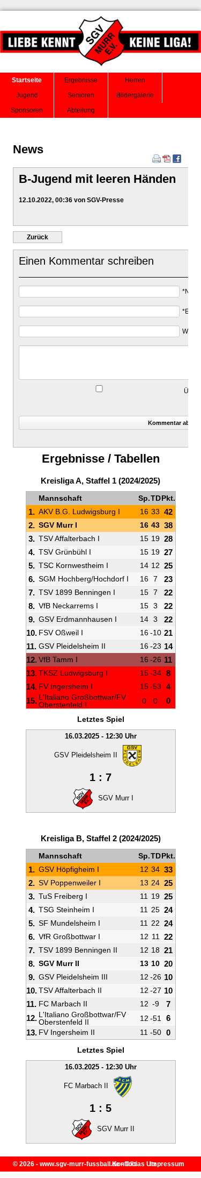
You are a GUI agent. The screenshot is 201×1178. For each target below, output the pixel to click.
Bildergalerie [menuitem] (135, 95)
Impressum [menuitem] (167, 1164)
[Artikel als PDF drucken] (166, 161)
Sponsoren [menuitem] (27, 110)
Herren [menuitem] (135, 80)
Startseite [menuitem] (27, 80)
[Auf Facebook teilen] (177, 161)
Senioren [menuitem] (81, 95)
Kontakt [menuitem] (124, 1164)
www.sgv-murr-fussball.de (80, 1164)
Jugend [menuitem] (27, 95)
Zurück (37, 237)
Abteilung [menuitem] (81, 110)
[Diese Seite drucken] (156, 161)
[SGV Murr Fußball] (100, 69)
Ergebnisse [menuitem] (81, 80)
